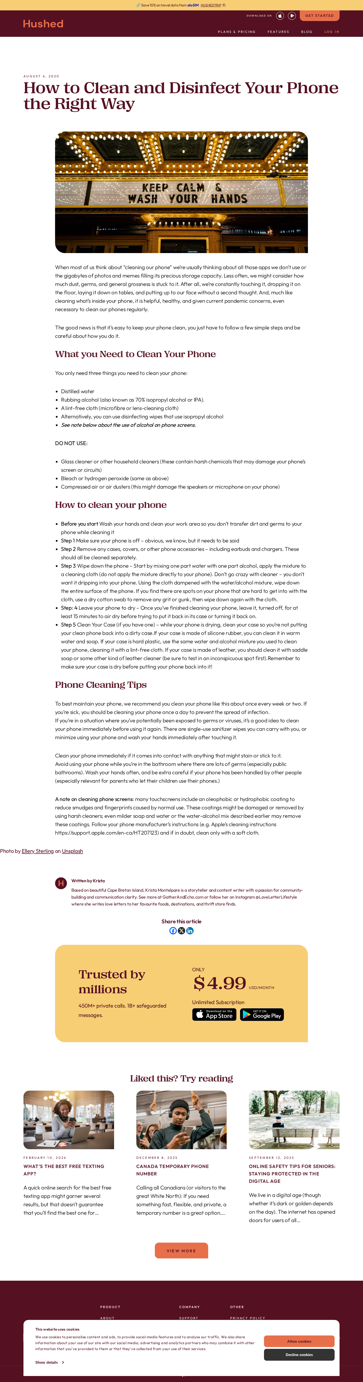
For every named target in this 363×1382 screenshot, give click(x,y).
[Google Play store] (262, 1014)
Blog (307, 32)
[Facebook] (173, 930)
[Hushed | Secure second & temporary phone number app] (43, 23)
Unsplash (72, 850)
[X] (181, 930)
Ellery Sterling (38, 850)
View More (181, 1250)
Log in (332, 32)
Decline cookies (299, 1355)
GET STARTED (319, 15)
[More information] (181, 5)
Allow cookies (299, 1341)
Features (279, 32)
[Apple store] (214, 1014)
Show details (46, 1362)
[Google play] (292, 16)
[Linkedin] (190, 930)
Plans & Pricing (237, 32)
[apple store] (280, 16)
